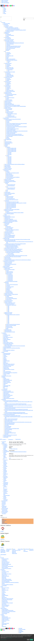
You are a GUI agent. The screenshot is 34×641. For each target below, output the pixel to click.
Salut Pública (4, 603)
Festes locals (4, 578)
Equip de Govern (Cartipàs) (5, 453)
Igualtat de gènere (5, 595)
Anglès (4, 10)
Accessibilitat (21, 631)
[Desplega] (6, 439)
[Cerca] (24, 19)
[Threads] (12, 5)
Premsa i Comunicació (5, 620)
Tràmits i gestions (3, 608)
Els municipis (4, 572)
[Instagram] (7, 5)
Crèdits (20, 632)
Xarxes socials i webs (5, 623)
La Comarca (2, 569)
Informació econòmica (6, 562)
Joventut (3, 596)
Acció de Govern (4, 500)
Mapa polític (4, 577)
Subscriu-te (2, 539)
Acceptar (31, 639)
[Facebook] (3, 5)
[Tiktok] (9, 5)
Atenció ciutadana (5, 511)
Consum (3, 591)
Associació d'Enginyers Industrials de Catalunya (18, 451)
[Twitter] (1, 5)
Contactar (2, 4)
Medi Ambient (4, 597)
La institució (5, 444)
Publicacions (4, 621)
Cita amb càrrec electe (5, 612)
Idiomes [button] (3, 6)
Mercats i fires (4, 574)
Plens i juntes (4, 520)
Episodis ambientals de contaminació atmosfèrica (10, 582)
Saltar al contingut (4, 1)
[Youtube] (4, 5)
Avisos (3, 519)
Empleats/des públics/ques (6, 564)
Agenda (3, 522)
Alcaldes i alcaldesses (5, 576)
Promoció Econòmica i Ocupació (7, 602)
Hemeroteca (4, 626)
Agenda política (4, 523)
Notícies (3, 615)
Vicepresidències (6, 451)
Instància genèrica (5, 609)
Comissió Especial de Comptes (5, 463)
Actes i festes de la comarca (6, 573)
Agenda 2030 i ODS (5, 589)
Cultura (3, 593)
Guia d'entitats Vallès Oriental (7, 580)
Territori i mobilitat (5, 606)
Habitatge (3, 594)
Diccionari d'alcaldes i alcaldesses (7, 584)
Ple (3, 458)
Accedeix (2, 531)
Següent (4, 554)
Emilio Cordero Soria (13, 448)
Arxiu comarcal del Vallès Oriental (8, 550)
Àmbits (2, 586)
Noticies (3, 521)
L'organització (10, 439)
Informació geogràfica (5, 581)
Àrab (4, 12)
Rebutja (28, 639)
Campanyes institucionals (6, 617)
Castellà (4, 9)
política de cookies (9, 637)
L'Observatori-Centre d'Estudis (7, 599)
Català (4, 8)
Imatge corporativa (5, 618)
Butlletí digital (4, 624)
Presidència (5, 450)
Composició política (5, 558)
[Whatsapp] (11, 5)
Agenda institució (5, 616)
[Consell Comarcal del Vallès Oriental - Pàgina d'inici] (6, 18)
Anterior (2, 554)
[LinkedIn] (6, 5)
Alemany (4, 11)
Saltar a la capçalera (4, 0)
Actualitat (2, 614)
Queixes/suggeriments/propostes (7, 610)
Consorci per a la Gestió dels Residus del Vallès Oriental (15, 552)
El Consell (4, 439)
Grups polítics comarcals (5, 456)
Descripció (3, 570)
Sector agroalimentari (5, 605)
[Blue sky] (14, 5)
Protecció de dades (22, 629)
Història (3, 583)
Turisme (3, 607)
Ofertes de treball (5, 508)
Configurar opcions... (4, 639)
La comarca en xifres (5, 571)
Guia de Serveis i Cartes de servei (7, 566)
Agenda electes (18, 439)
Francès (4, 13)
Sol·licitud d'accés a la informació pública (8, 611)
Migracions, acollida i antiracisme (7, 598)
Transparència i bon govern (6, 568)
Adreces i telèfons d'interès (6, 579)
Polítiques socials (5, 601)
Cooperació (4, 592)
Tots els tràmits (4, 613)
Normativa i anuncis (5, 563)
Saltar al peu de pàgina (5, 2)
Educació (3, 588)
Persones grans (4, 600)
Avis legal (20, 628)
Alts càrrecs (5, 476)
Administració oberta (5, 587)
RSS (2, 625)
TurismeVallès (4, 585)
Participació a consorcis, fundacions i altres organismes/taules (6, 493)
